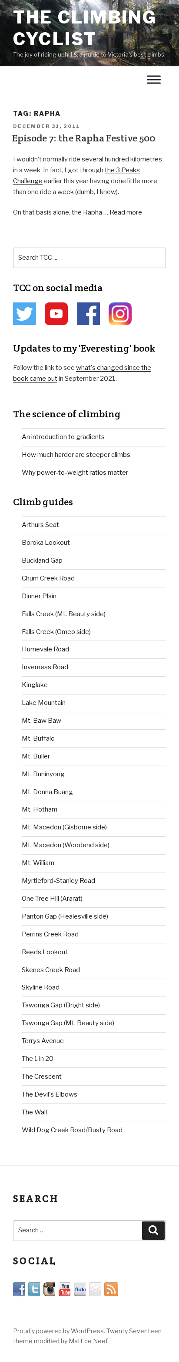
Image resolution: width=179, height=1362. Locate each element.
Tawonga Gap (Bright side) (61, 1005)
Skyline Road (41, 987)
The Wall (34, 1112)
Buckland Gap (42, 560)
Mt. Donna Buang (47, 792)
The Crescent (42, 1076)
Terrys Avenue (43, 1041)
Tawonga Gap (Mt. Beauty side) (68, 1023)
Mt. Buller (36, 756)
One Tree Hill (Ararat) (52, 898)
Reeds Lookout (45, 952)
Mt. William (38, 863)
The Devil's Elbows (49, 1094)
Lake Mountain (44, 703)
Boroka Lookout (46, 543)
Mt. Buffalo (38, 738)
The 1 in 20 (37, 1059)
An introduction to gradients (63, 437)
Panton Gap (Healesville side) (65, 916)
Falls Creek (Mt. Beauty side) (64, 614)
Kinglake (35, 685)
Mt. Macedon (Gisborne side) (64, 827)
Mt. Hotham (39, 809)
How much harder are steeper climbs (76, 455)
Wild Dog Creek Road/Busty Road (72, 1130)
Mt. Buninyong (43, 774)
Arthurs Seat (40, 525)
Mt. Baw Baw (41, 721)
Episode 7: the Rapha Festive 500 (83, 138)
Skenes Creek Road (51, 970)
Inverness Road (45, 667)
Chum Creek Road (48, 578)
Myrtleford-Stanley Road (58, 881)
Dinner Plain (39, 596)
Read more (125, 212)
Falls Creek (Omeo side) (56, 632)
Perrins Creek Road (50, 934)
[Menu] (154, 79)
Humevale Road (45, 649)
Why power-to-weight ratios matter (75, 472)
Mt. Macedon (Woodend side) (65, 845)
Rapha (93, 212)
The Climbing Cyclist (85, 28)
